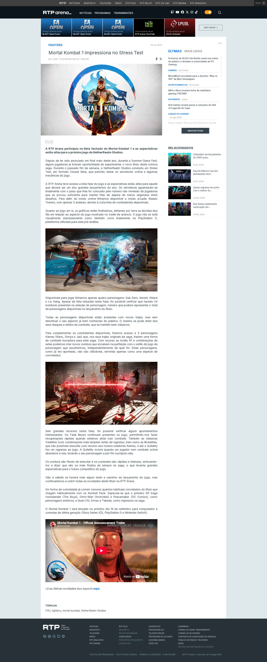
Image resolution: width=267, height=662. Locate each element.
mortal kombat (71, 610)
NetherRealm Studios (93, 610)
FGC (48, 610)
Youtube (58, 636)
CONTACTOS (154, 626)
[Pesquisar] (219, 12)
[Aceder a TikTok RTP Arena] (196, 12)
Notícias (74, 3)
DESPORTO (94, 630)
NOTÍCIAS (93, 626)
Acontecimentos (178, 85)
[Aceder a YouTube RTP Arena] (177, 12)
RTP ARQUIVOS (96, 640)
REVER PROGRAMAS (128, 633)
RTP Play (131, 3)
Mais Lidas (193, 51)
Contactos (125, 643)
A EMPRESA (183, 626)
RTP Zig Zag (162, 3)
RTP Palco (146, 3)
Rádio (118, 3)
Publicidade (169, 654)
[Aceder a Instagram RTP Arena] (192, 12)
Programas (102, 13)
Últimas (175, 51)
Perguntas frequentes (131, 640)
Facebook (45, 636)
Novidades (174, 99)
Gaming (172, 70)
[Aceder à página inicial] (60, 12)
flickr (63, 636)
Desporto (90, 3)
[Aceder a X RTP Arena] (187, 12)
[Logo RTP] (56, 627)
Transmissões (123, 13)
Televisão (105, 3)
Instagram (54, 636)
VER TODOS (210, 27)
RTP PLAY (123, 626)
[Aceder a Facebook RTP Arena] (182, 12)
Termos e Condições (150, 654)
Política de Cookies (126, 654)
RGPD (181, 643)
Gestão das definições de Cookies (196, 647)
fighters (56, 610)
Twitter (49, 636)
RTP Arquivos (198, 3)
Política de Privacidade (101, 654)
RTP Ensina (179, 3)
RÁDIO (92, 636)
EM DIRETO (124, 630)
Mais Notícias (195, 131)
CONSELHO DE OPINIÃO (189, 633)
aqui (96, 588)
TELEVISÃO (94, 633)
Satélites (153, 643)
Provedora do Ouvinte (160, 636)
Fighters (55, 45)
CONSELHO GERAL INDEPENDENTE (194, 630)
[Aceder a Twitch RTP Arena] (172, 12)
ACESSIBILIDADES (157, 640)
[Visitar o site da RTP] (62, 3)
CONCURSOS (125, 636)
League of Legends (178, 114)
